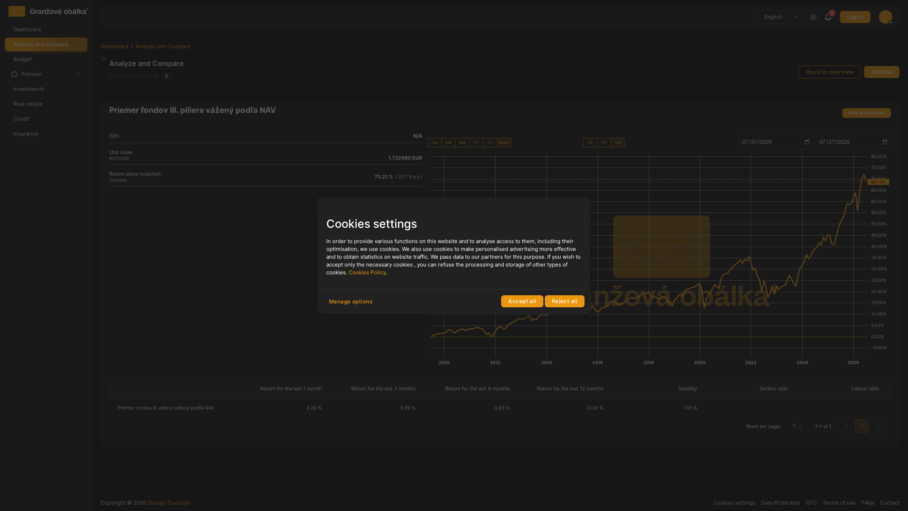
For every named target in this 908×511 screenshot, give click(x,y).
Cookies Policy (367, 272)
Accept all (522, 301)
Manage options (350, 301)
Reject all (564, 301)
